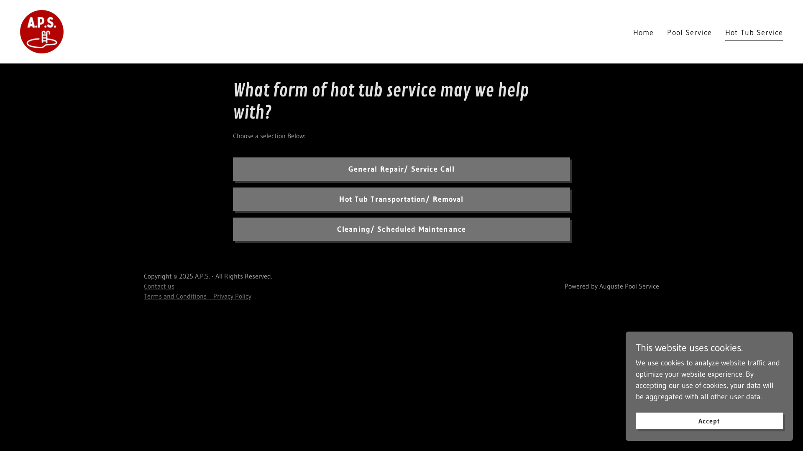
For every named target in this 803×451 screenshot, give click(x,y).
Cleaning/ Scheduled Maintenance (401, 229)
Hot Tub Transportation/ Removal (401, 199)
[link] (42, 31)
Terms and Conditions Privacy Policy (197, 296)
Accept (709, 421)
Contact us (159, 286)
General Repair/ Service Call (401, 169)
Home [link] (643, 32)
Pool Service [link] (689, 32)
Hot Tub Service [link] (754, 32)
